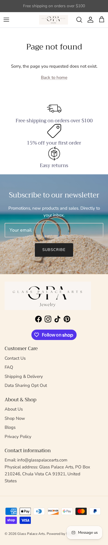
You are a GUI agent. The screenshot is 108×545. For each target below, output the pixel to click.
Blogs (10, 427)
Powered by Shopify (62, 533)
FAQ (9, 367)
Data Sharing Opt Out (26, 385)
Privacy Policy (18, 436)
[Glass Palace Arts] (53, 20)
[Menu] (6, 19)
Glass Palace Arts (31, 533)
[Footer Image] (48, 296)
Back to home (54, 77)
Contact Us (15, 358)
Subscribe (54, 249)
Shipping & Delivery (24, 376)
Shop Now (15, 418)
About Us (14, 409)
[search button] (79, 19)
